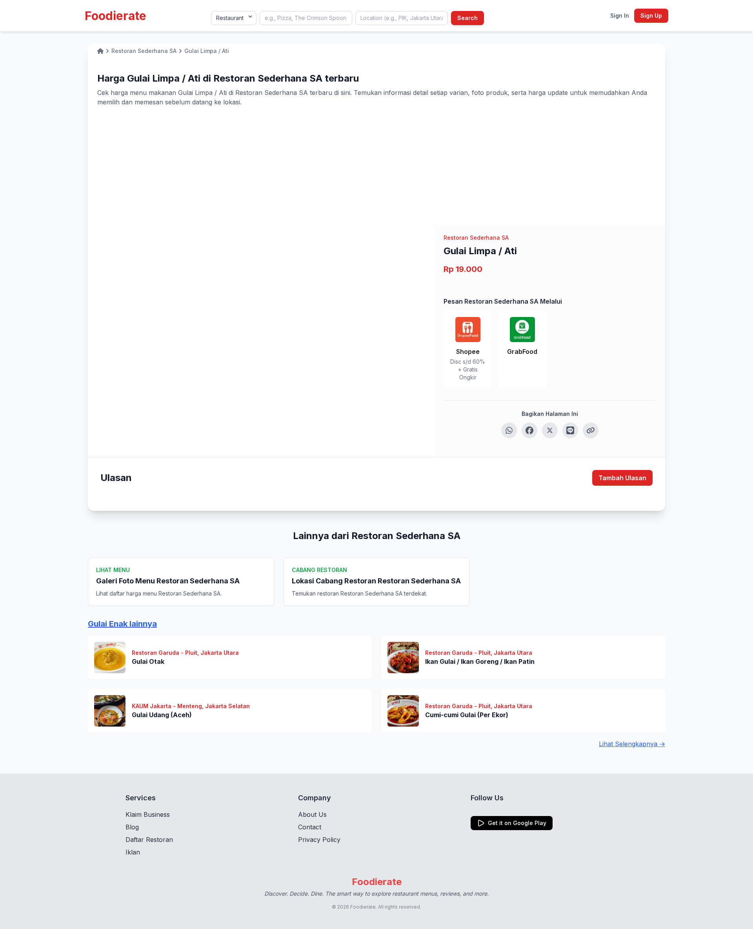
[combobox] (306, 18)
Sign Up (651, 15)
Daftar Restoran (149, 839)
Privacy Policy (319, 839)
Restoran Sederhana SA (476, 237)
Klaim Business (148, 814)
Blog (132, 827)
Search (467, 18)
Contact (309, 827)
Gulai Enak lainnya (122, 623)
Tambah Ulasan (622, 478)
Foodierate (115, 16)
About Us (312, 814)
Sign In (619, 15)
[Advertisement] (376, 165)
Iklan (133, 852)
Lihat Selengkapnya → (632, 744)
